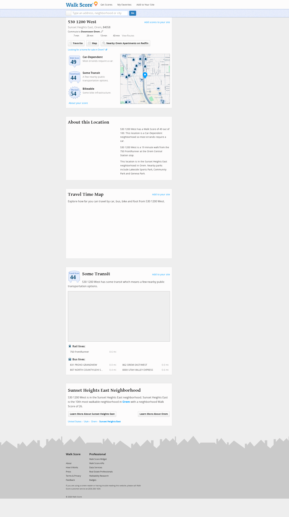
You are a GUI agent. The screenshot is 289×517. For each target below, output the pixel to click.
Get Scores (106, 4)
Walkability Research (99, 476)
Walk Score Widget (98, 459)
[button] (68, 13)
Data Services (95, 467)
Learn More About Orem (154, 414)
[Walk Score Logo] (82, 4)
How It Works (72, 467)
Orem (98, 27)
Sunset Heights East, (81, 27)
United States (74, 421)
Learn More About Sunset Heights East (92, 414)
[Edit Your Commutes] (102, 31)
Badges (92, 480)
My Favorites (124, 4)
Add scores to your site (157, 22)
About (68, 463)
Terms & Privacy (73, 476)
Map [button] (94, 43)
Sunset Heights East (110, 421)
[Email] (78, 459)
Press (68, 472)
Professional (97, 454)
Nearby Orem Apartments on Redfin (127, 43)
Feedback (70, 480)
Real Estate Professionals (101, 472)
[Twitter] (68, 459)
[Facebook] (73, 459)
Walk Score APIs (96, 463)
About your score (78, 103)
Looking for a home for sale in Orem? (86, 49)
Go (132, 13)
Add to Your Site (145, 4)
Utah (86, 421)
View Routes (128, 35)
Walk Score (73, 454)
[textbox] (99, 13)
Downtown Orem (90, 31)
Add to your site (161, 194)
